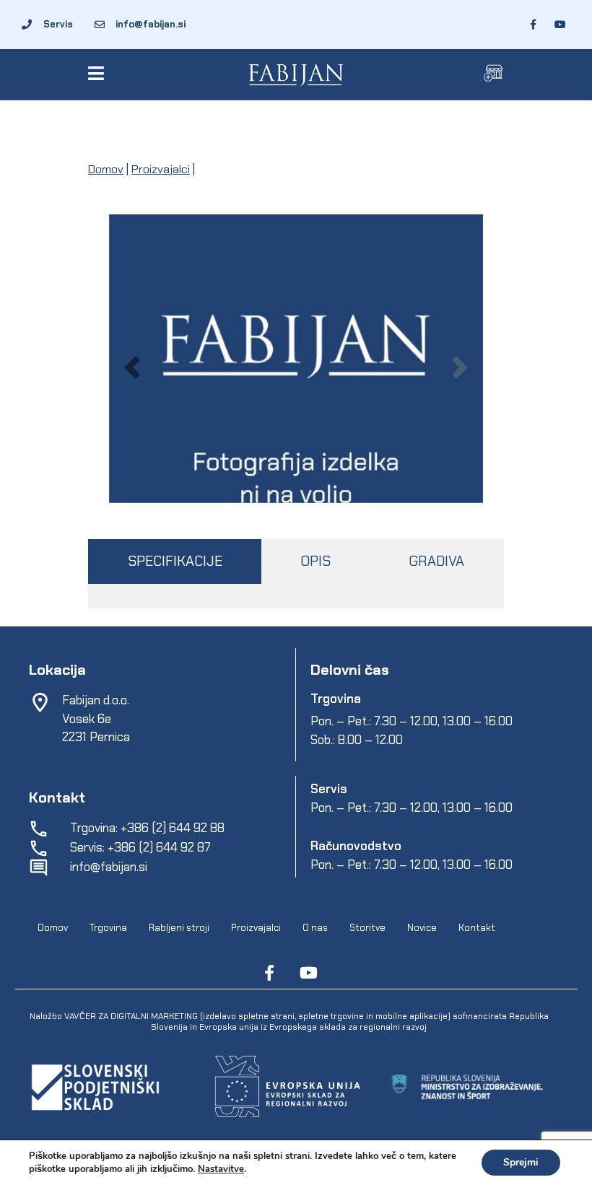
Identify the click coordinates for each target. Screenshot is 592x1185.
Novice (422, 928)
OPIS (315, 561)
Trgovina (108, 928)
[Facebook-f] (269, 973)
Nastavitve (221, 1169)
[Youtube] (308, 973)
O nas (315, 928)
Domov (105, 169)
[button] (98, 73)
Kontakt (476, 928)
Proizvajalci (160, 169)
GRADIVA (436, 561)
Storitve (367, 928)
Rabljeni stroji (179, 928)
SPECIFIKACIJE (175, 561)
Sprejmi (521, 1162)
